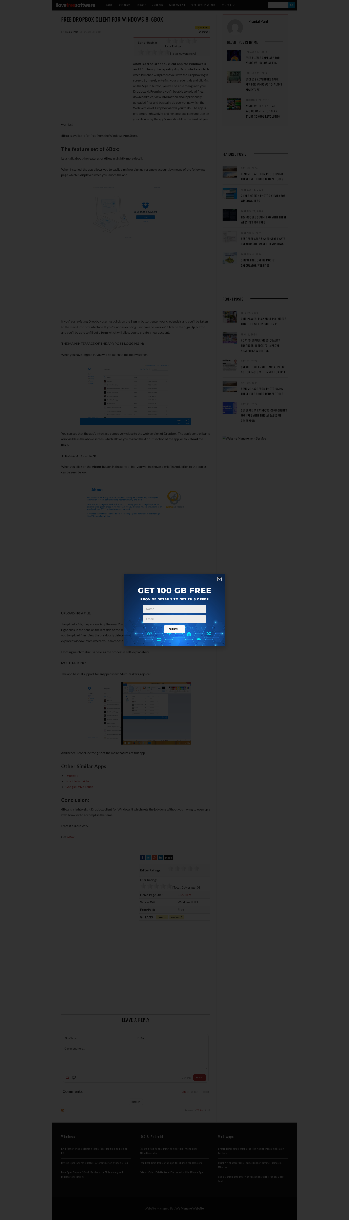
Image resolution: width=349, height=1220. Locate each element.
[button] (219, 579)
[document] (174, 610)
